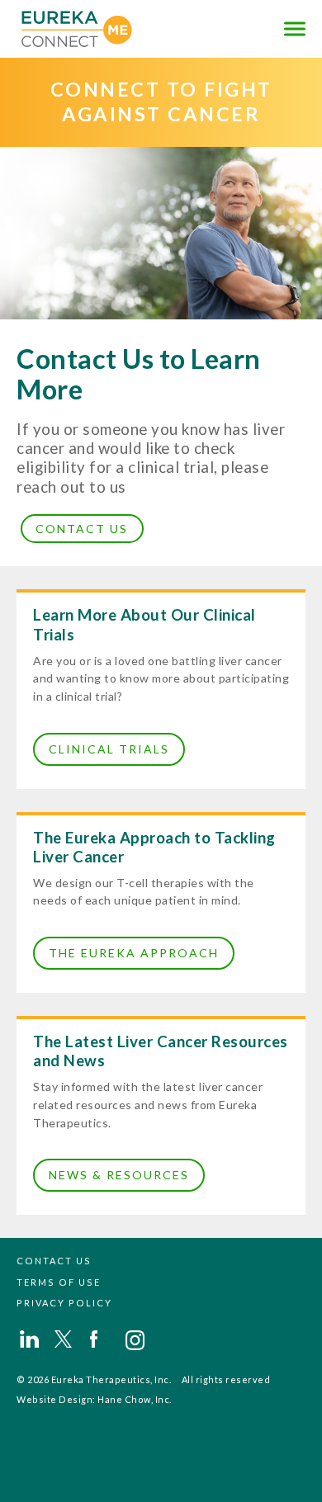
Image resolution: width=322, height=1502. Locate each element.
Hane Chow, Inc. (134, 1399)
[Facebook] (101, 1338)
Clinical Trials (109, 749)
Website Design (54, 1399)
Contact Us (82, 529)
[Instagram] (135, 1338)
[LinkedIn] (31, 1338)
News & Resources (119, 1175)
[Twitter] (66, 1338)
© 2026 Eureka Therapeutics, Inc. (94, 1379)
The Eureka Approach (134, 953)
